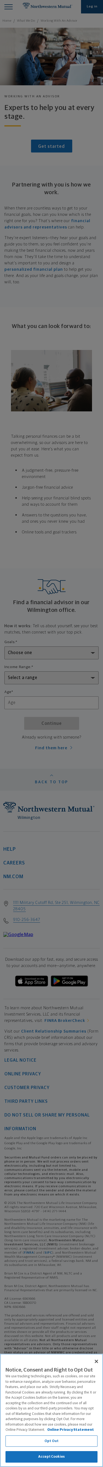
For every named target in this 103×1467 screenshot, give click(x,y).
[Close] (96, 1361)
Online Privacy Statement (70, 1430)
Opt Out (51, 1441)
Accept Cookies (51, 1456)
